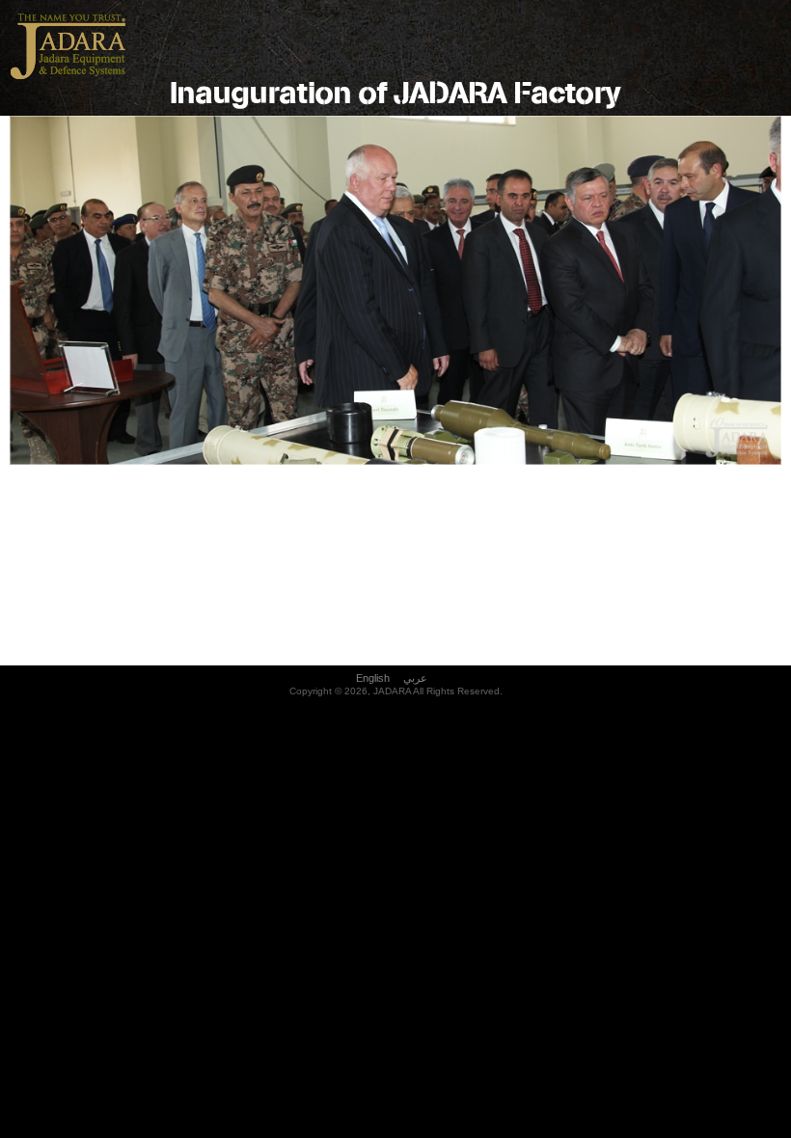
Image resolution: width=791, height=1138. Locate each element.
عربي (415, 678)
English (373, 678)
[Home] (67, 80)
